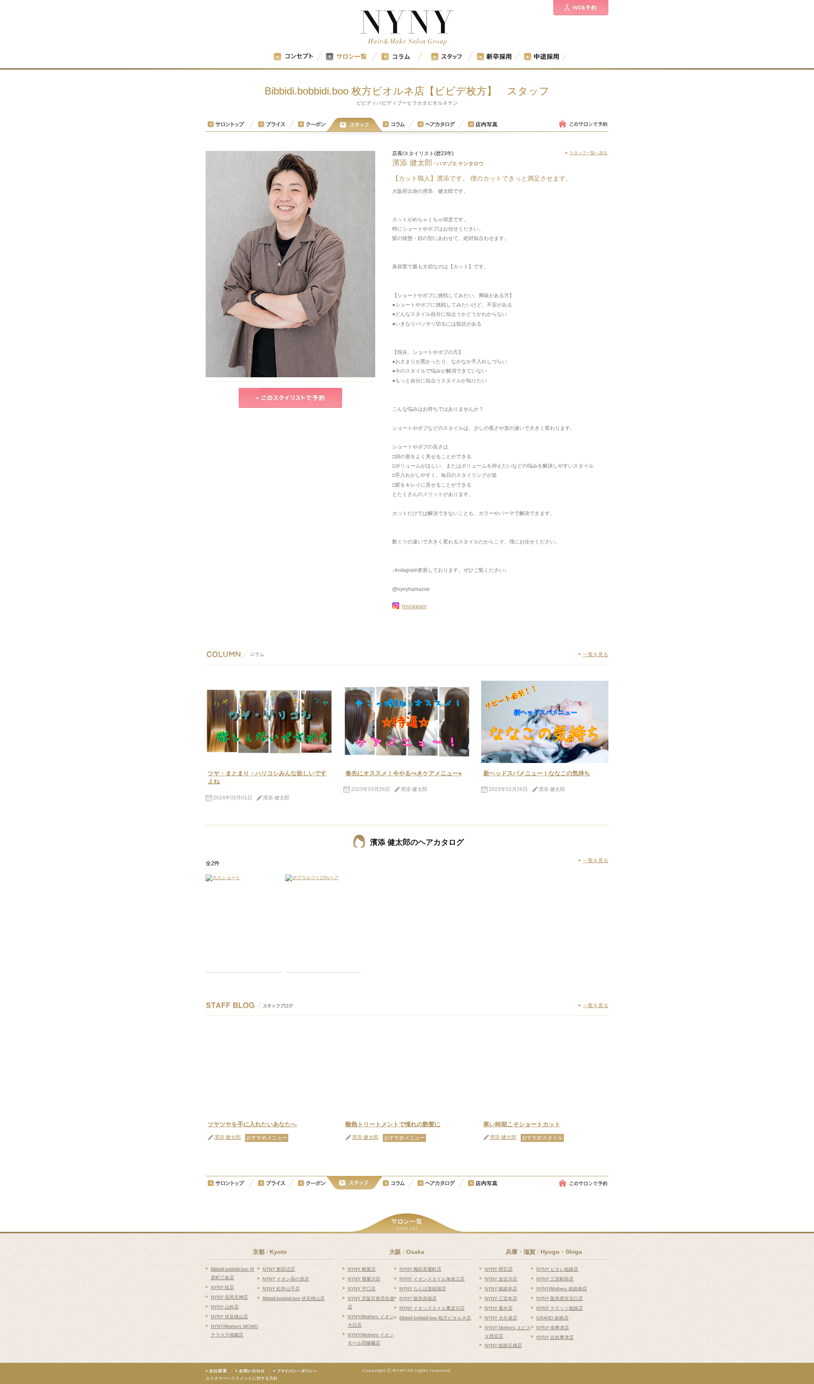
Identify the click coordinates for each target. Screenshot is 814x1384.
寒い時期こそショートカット (521, 1124)
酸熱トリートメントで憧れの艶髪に (393, 1124)
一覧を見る (595, 654)
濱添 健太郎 (227, 1137)
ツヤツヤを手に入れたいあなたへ (252, 1124)
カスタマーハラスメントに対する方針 (242, 1378)
